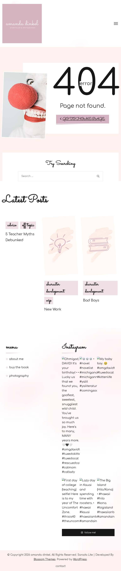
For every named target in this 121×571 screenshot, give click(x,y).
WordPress (80, 559)
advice (11, 225)
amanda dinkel (40, 554)
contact (61, 566)
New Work (52, 309)
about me (16, 359)
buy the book (19, 367)
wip (48, 300)
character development (55, 288)
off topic (28, 225)
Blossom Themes (44, 559)
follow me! (90, 533)
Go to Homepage (84, 119)
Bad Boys (91, 300)
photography (19, 375)
